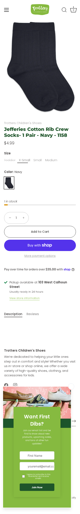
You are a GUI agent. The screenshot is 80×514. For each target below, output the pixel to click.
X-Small (24, 160)
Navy (9, 183)
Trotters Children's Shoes (23, 123)
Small (37, 160)
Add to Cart (40, 231)
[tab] (15, 314)
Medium (51, 160)
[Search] (64, 10)
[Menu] (6, 9)
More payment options (40, 256)
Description (13, 314)
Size (7, 153)
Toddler (9, 160)
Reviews (32, 314)
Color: (13, 172)
